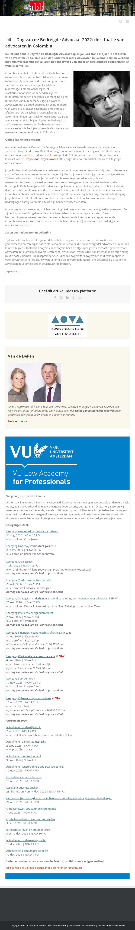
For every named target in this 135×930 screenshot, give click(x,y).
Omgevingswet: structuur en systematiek (31, 808)
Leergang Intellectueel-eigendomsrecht (29, 613)
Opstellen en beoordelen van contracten (30, 819)
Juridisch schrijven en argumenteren (28, 829)
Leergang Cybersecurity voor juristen (28, 698)
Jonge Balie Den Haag (46, 151)
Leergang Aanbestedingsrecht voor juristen (32, 531)
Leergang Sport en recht (20, 678)
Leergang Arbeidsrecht (19, 561)
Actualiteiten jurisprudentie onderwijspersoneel (35, 766)
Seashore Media (117, 925)
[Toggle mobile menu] (128, 21)
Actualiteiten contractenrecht (23, 756)
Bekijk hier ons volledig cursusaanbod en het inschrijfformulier (44, 867)
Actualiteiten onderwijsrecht (23, 727)
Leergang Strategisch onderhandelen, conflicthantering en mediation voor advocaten (57, 598)
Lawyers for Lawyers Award (41, 159)
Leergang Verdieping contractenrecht (28, 580)
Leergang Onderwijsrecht (21, 546)
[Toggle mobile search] (121, 21)
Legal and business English (22, 787)
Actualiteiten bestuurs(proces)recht (27, 850)
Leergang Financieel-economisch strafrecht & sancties (38, 632)
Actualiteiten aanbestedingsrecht (26, 741)
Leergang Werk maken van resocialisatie (30, 656)
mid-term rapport (110, 256)
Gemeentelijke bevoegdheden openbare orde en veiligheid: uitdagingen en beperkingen (59, 798)
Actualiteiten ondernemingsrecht (26, 840)
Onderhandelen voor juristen (23, 777)
